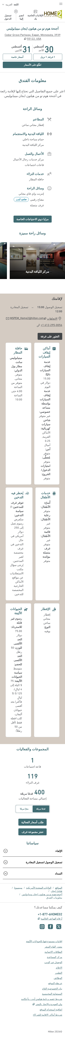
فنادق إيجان (56, 891)
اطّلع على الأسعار (22, 64)
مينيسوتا (18, 887)
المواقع (58, 887)
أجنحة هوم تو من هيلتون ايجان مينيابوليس (42, 894)
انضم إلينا (21, 17)
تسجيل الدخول (7, 17)
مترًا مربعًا (24, 809)
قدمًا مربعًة (40, 809)
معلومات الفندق (54, 897)
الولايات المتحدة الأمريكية (38, 887)
